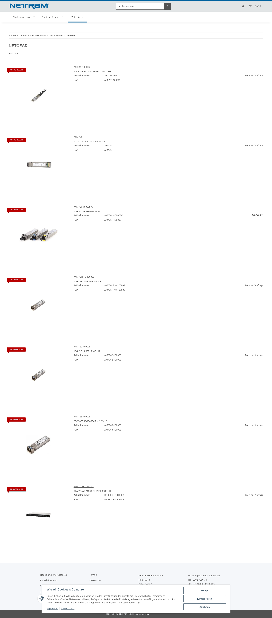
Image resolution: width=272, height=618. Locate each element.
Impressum (52, 608)
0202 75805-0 (200, 579)
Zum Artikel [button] (233, 85)
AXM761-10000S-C (83, 206)
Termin (93, 574)
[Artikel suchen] (167, 6)
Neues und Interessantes (53, 574)
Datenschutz (67, 608)
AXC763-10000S (82, 66)
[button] (243, 6)
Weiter (204, 590)
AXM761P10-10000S (84, 276)
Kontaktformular (48, 580)
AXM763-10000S (82, 416)
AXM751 (78, 136)
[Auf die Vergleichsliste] (63, 70)
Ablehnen (204, 607)
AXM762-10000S (82, 346)
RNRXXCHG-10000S (84, 486)
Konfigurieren (204, 598)
